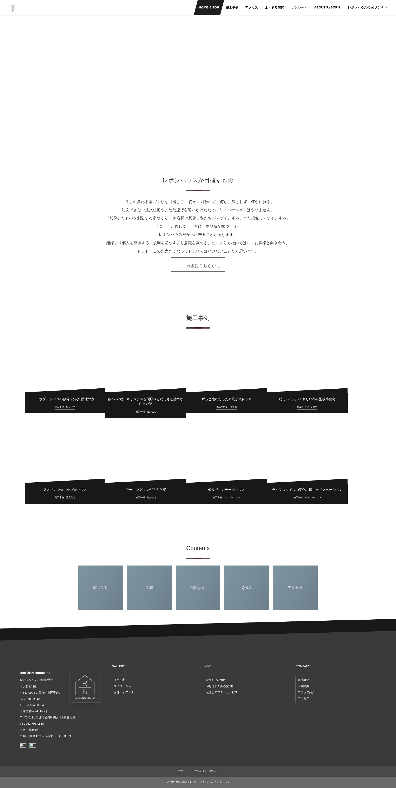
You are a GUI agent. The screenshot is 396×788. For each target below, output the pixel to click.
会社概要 (303, 680)
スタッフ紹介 (306, 692)
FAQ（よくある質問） (220, 686)
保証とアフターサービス (222, 692)
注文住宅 (119, 680)
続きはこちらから (201, 266)
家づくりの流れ (216, 680)
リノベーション (124, 686)
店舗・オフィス (124, 692)
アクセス (303, 698)
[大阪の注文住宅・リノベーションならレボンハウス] (13, 8)
